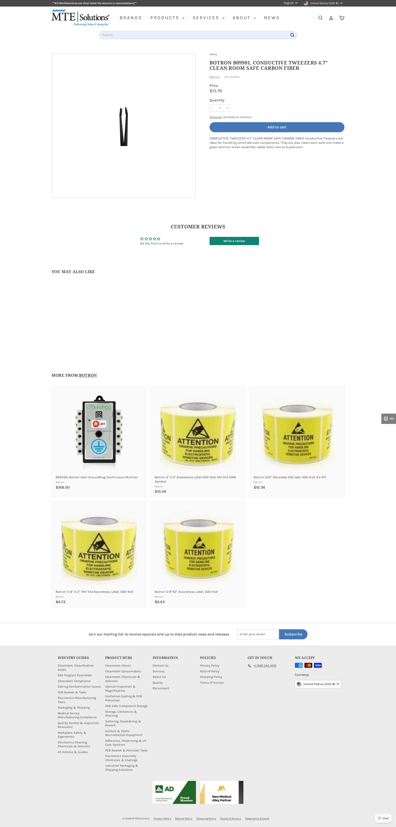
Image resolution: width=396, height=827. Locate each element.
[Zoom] (124, 125)
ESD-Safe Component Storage (126, 706)
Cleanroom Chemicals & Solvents (122, 679)
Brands (131, 17)
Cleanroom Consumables (123, 671)
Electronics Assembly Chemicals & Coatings (121, 758)
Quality (158, 682)
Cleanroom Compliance (74, 681)
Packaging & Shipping (74, 707)
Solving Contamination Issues (79, 686)
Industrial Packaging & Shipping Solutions (121, 768)
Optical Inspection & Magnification (120, 688)
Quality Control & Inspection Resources (78, 725)
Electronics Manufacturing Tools (77, 700)
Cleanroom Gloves (118, 665)
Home (214, 54)
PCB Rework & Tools (72, 692)
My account (161, 688)
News (272, 17)
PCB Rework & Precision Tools (126, 750)
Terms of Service (212, 682)
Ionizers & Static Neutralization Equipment (123, 733)
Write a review (234, 241)
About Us (159, 677)
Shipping (215, 117)
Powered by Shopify (257, 818)
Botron (215, 77)
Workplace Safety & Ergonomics (72, 735)
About (243, 17)
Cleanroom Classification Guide (76, 667)
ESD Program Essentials (75, 675)
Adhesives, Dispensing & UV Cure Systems (125, 743)
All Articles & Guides (73, 752)
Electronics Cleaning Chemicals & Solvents (74, 744)
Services (207, 17)
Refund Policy (209, 671)
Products (165, 17)
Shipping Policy (211, 677)
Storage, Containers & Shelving (121, 714)
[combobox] (198, 35)
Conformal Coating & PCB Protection (123, 698)
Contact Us (161, 665)
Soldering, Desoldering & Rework (123, 723)
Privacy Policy (209, 665)
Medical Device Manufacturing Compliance (77, 715)
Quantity (217, 100)
